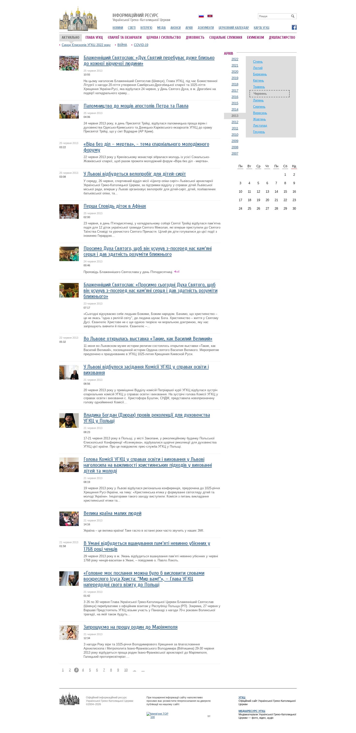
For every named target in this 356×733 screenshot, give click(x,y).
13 (267, 191)
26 (258, 208)
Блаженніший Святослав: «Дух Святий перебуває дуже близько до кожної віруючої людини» (149, 61)
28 (276, 208)
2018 (235, 84)
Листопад (260, 125)
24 (240, 208)
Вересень (260, 113)
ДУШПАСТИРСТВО (282, 38)
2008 (235, 147)
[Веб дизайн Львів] (209, 716)
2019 (235, 78)
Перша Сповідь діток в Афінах (115, 206)
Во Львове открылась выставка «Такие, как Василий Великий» (148, 339)
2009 (235, 141)
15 (285, 191)
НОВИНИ (118, 28)
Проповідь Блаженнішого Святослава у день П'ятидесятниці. (128, 272)
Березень (260, 74)
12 (258, 191)
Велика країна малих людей (112, 513)
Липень (258, 100)
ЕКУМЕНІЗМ (255, 38)
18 (249, 200)
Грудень (259, 132)
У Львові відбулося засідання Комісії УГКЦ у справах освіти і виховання (146, 370)
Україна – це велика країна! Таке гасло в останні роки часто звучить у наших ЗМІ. (144, 530)
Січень (258, 61)
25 (249, 208)
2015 (235, 103)
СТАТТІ (132, 28)
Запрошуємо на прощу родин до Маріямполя (131, 627)
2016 (235, 97)
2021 (235, 65)
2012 (235, 122)
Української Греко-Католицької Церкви (141, 17)
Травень (259, 87)
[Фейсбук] (294, 27)
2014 (235, 109)
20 (267, 200)
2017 (235, 90)
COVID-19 (141, 45)
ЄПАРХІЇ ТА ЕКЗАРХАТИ (125, 38)
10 (126, 670)
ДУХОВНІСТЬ (195, 38)
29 (285, 208)
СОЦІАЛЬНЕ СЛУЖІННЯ (225, 38)
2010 (235, 135)
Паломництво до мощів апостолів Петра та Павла (136, 106)
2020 (235, 72)
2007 (235, 153)
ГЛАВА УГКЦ (94, 38)
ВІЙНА (122, 45)
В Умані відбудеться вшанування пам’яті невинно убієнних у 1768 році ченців (147, 546)
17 (240, 200)
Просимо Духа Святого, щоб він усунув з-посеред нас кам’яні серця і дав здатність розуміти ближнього (148, 251)
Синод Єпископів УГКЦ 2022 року (86, 45)
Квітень (258, 80)
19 (258, 200)
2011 (235, 128)
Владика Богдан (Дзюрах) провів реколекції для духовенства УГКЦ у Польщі (147, 418)
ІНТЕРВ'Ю (146, 28)
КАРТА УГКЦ (261, 28)
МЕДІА (161, 28)
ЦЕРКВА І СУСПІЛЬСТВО (164, 38)
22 (285, 200)
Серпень (259, 106)
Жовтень (259, 119)
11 (249, 191)
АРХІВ (189, 28)
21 (276, 200)
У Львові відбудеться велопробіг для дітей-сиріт (135, 174)
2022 (235, 59)
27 (267, 208)
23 (294, 200)
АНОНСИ (175, 28)
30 (294, 208)
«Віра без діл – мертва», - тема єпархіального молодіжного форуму (146, 147)
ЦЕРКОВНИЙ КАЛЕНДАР (234, 28)
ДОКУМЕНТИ (206, 28)
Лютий (258, 68)
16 (294, 191)
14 (276, 191)
